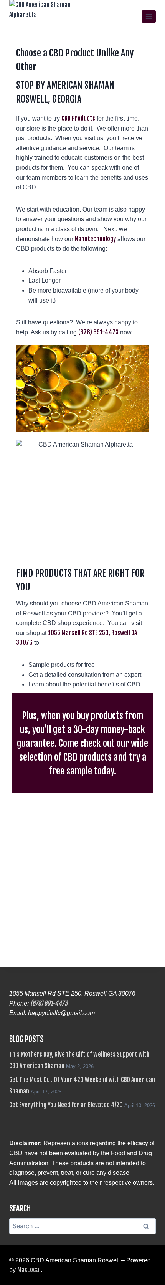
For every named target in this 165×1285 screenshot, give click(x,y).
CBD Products (78, 118)
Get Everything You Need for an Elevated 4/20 (66, 1105)
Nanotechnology (95, 239)
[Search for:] (82, 1226)
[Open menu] (149, 16)
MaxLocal (29, 1269)
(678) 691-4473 (98, 332)
